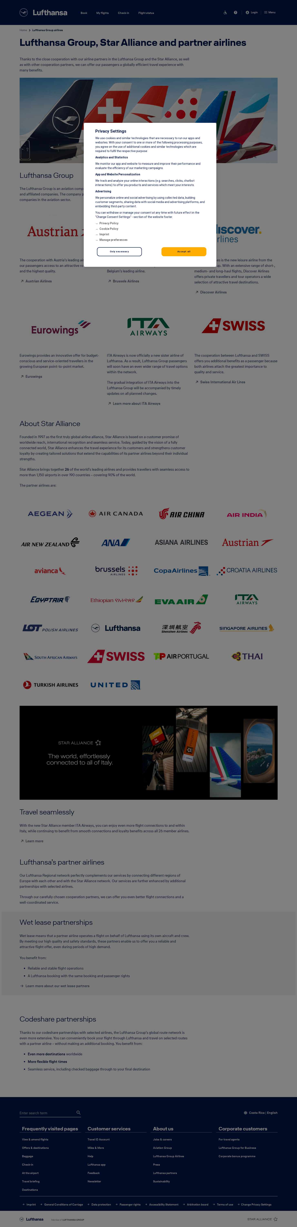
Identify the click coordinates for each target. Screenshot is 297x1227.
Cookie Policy (108, 228)
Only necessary (119, 251)
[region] (150, 195)
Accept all (183, 251)
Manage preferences (113, 239)
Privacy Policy (108, 223)
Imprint (104, 234)
